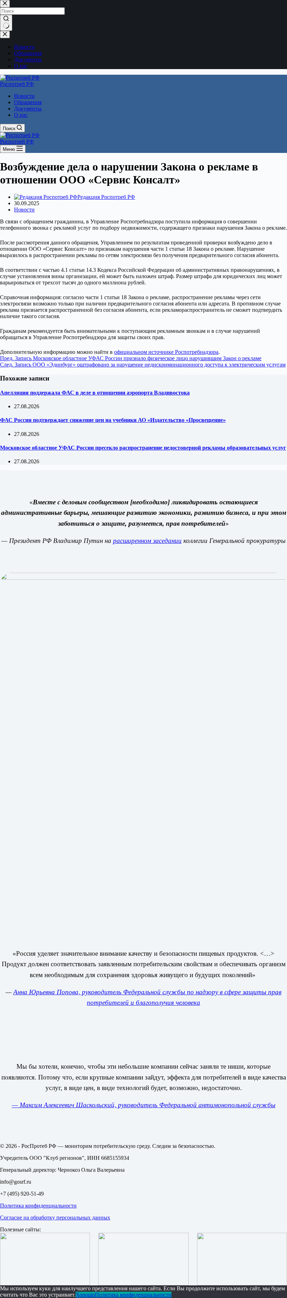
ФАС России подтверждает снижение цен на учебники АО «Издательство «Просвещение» (113, 420)
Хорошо (85, 1295)
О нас (21, 115)
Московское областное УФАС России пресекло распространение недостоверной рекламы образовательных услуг (143, 448)
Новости (24, 96)
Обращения (28, 102)
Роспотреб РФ (17, 84)
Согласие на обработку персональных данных (55, 1217)
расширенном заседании (147, 540)
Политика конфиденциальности (38, 1206)
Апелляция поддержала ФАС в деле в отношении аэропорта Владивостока (95, 393)
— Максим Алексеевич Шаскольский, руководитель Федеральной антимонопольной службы (143, 1105)
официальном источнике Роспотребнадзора (166, 352)
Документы (28, 109)
